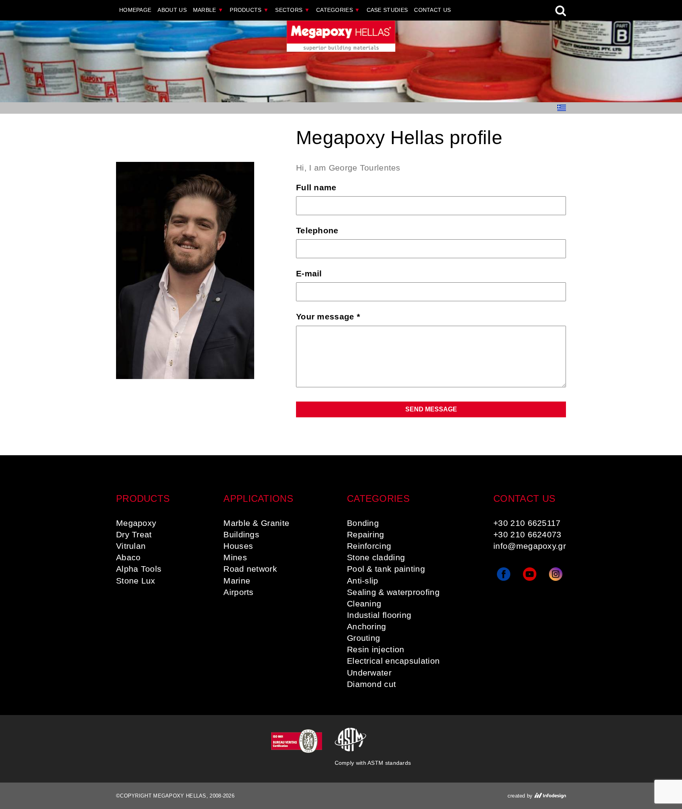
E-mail (309, 273)
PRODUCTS (249, 10)
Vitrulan (131, 545)
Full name (316, 187)
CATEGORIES (338, 10)
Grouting (363, 637)
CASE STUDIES (387, 10)
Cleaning (364, 603)
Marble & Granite (256, 522)
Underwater (369, 672)
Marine (236, 580)
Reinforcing (369, 545)
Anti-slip (362, 580)
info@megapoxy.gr (529, 545)
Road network (250, 568)
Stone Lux (136, 580)
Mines (235, 557)
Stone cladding (376, 557)
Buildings (241, 534)
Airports (238, 592)
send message (431, 409)
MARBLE (208, 10)
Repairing (365, 534)
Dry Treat (134, 534)
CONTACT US (432, 10)
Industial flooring (379, 614)
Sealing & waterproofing (393, 592)
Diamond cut (371, 684)
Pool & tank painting (386, 568)
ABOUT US (171, 10)
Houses (238, 545)
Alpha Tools (138, 568)
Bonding (363, 522)
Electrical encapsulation (393, 660)
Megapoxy (136, 522)
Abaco (128, 557)
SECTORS (292, 10)
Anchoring (366, 626)
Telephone (317, 230)
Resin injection (376, 649)
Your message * (328, 316)
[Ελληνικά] (561, 108)
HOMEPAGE (135, 10)
